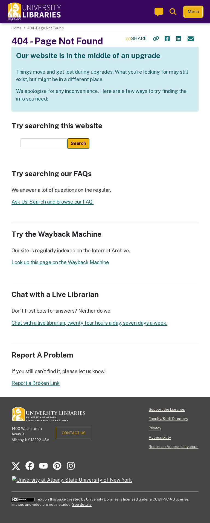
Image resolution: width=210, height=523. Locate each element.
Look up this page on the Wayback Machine (60, 262)
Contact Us (74, 433)
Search (78, 143)
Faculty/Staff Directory (168, 418)
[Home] (34, 11)
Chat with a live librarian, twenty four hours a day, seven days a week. (89, 323)
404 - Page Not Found (45, 28)
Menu (193, 11)
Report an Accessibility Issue (174, 446)
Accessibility (160, 437)
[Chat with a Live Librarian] (158, 12)
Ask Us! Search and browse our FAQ (52, 202)
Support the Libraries (167, 409)
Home (16, 28)
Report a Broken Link (35, 383)
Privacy (155, 428)
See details (82, 504)
